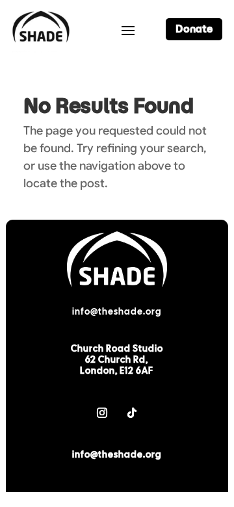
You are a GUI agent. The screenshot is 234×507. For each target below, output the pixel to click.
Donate (194, 29)
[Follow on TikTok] (132, 412)
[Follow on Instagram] (102, 412)
